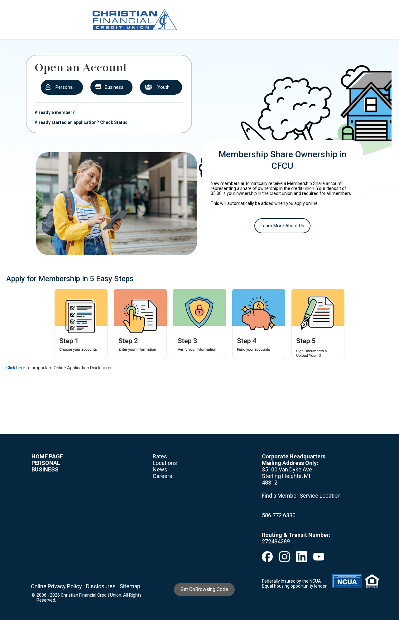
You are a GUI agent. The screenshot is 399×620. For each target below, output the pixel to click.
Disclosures (101, 586)
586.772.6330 (279, 515)
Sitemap (130, 586)
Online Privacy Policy (56, 586)
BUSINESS (45, 469)
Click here (15, 367)
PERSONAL (45, 463)
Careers (162, 476)
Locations (165, 463)
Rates (160, 456)
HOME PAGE (47, 456)
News (160, 469)
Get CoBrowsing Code (204, 589)
